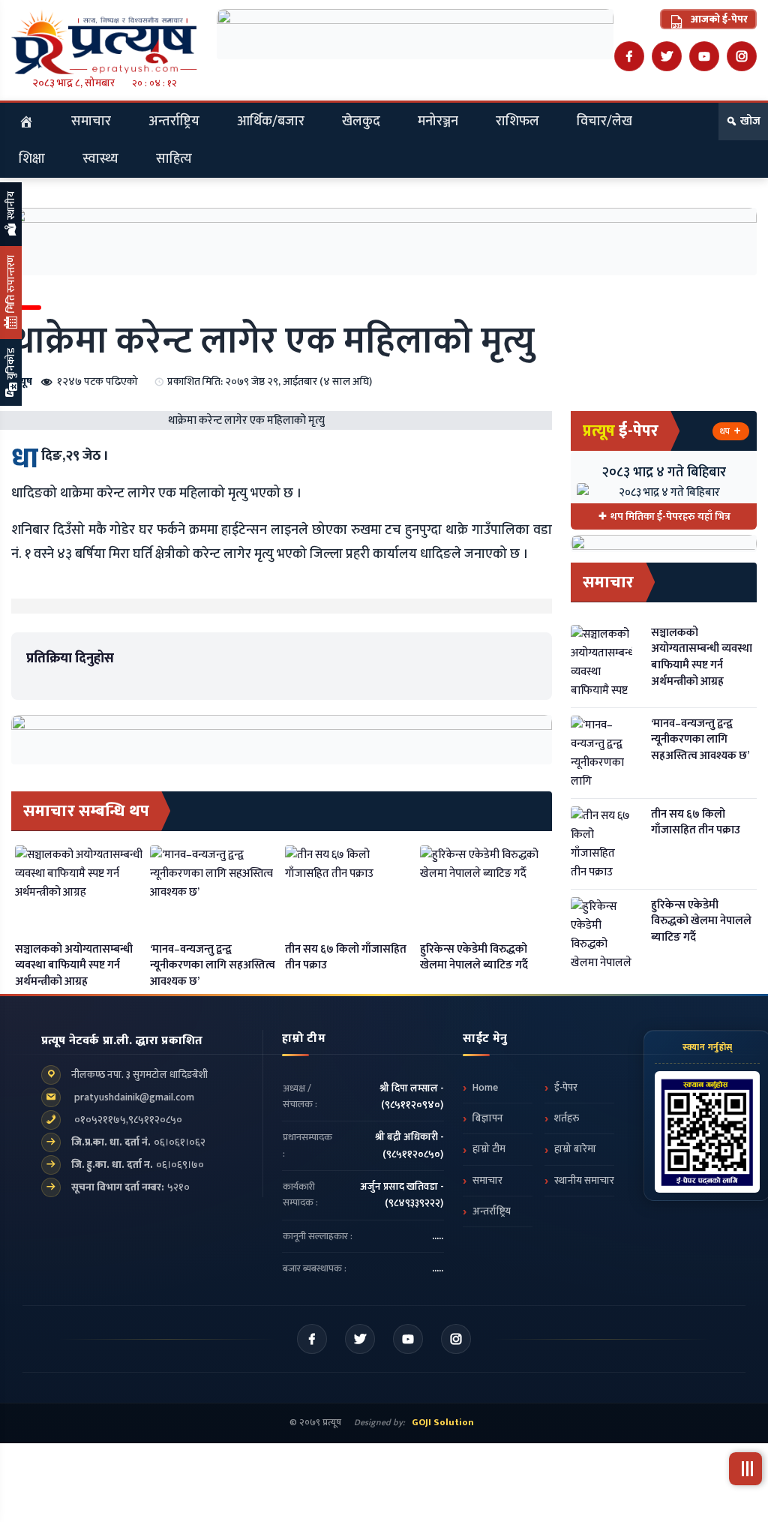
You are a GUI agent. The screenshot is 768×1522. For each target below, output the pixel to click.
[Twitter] (667, 56)
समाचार (91, 121)
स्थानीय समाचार (584, 1180)
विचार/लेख (604, 121)
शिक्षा (32, 159)
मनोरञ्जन (438, 121)
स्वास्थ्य (100, 159)
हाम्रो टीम (489, 1149)
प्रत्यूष (21, 381)
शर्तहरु (566, 1118)
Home (485, 1087)
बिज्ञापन (487, 1118)
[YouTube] (704, 56)
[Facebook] (629, 56)
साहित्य (174, 159)
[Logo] (104, 41)
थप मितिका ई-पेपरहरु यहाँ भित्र (670, 516)
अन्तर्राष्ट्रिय (174, 121)
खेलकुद (361, 121)
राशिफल (517, 121)
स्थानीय (11, 206)
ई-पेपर (566, 1087)
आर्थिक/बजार (270, 121)
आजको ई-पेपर (718, 19)
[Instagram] (742, 56)
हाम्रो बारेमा (575, 1149)
